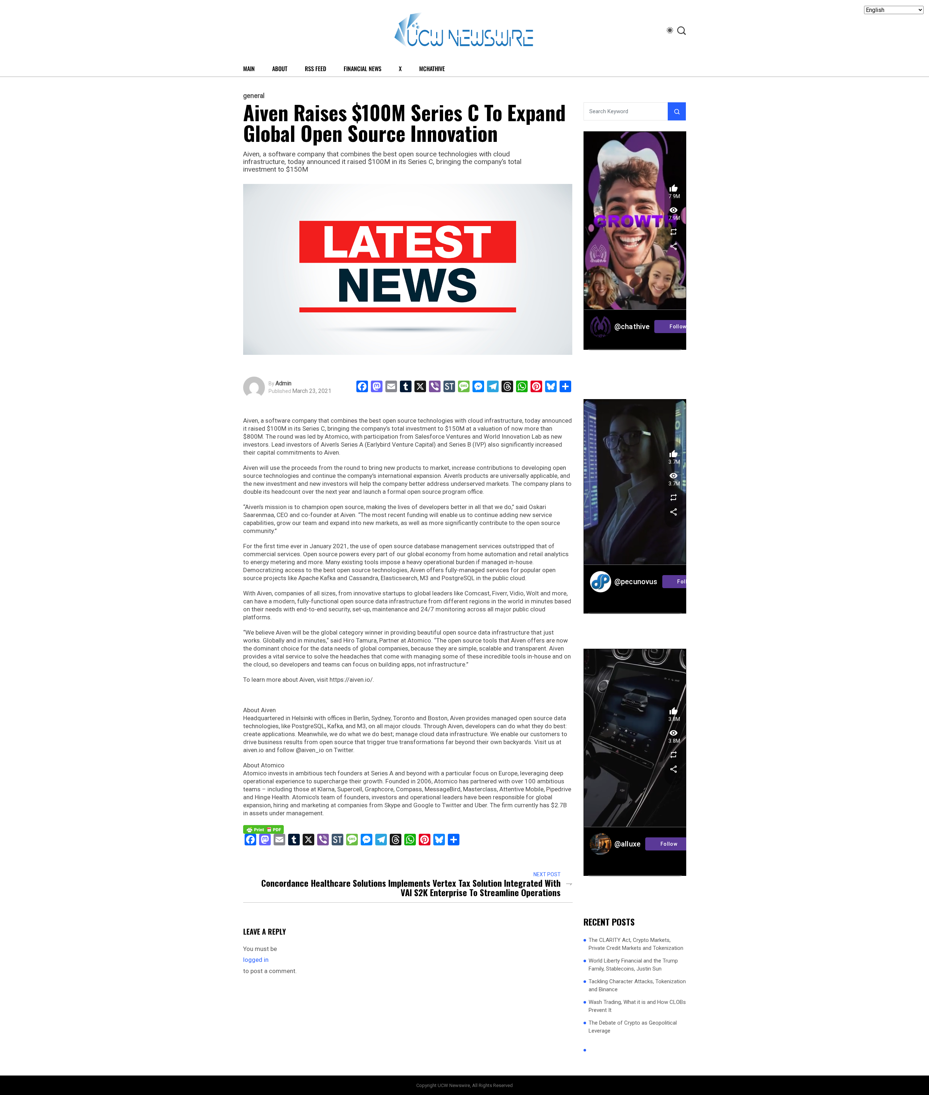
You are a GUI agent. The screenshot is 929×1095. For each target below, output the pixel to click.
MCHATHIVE (432, 68)
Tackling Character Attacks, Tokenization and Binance (637, 985)
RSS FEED (315, 68)
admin (283, 383)
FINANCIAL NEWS (362, 68)
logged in (256, 959)
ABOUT (279, 68)
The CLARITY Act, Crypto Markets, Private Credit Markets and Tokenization (636, 944)
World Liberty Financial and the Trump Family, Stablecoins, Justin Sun (633, 964)
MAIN (249, 68)
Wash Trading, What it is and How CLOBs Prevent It (637, 1006)
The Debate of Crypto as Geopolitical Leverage (633, 1027)
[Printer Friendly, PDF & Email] (263, 829)
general (254, 95)
